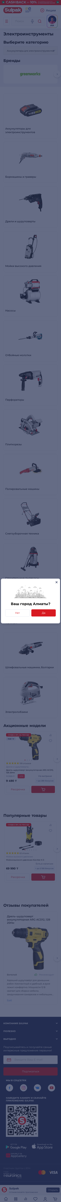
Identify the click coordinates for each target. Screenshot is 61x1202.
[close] (56, 582)
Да (43, 612)
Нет (17, 612)
